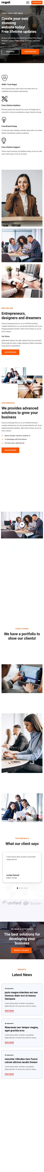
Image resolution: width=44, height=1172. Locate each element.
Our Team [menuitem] (3, 1105)
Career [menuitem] (2, 1109)
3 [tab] (22, 888)
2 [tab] (19, 888)
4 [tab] (24, 888)
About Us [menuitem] (3, 1097)
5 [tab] (26, 888)
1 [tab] (17, 888)
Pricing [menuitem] (2, 1113)
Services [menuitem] (3, 1101)
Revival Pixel (33, 1162)
